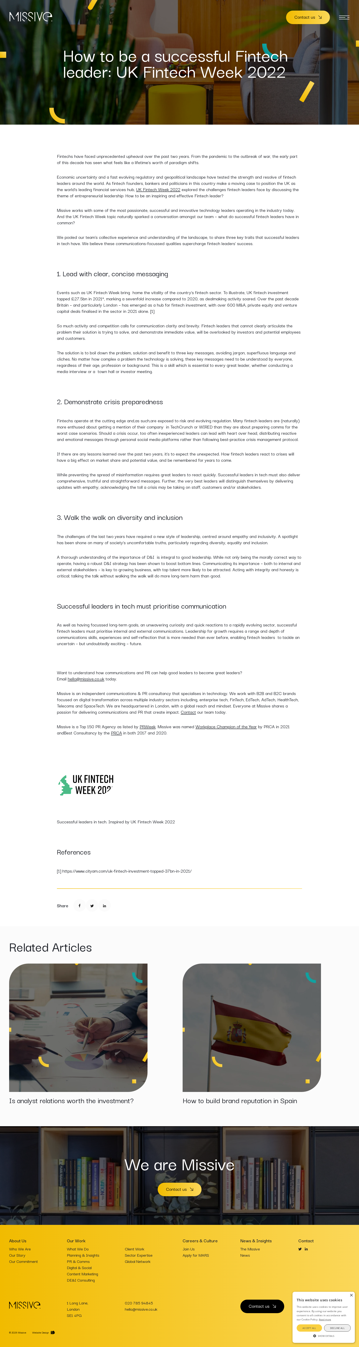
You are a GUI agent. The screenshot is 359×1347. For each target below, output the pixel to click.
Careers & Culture (200, 1240)
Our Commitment (23, 1261)
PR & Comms (78, 1261)
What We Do (78, 1249)
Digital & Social (79, 1267)
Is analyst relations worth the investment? (71, 1100)
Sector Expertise (138, 1255)
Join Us (189, 1249)
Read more (325, 1319)
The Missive (250, 1249)
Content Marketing (82, 1274)
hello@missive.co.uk (86, 678)
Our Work (76, 1240)
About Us (17, 1240)
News (245, 1255)
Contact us (304, 17)
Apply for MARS (196, 1255)
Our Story (17, 1255)
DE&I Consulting (81, 1280)
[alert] (324, 1317)
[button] (324, 1335)
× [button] (351, 1295)
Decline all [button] (337, 1328)
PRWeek (148, 726)
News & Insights (256, 1240)
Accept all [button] (309, 1328)
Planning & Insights (83, 1255)
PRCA (116, 732)
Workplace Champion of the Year (226, 726)
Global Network (137, 1261)
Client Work (134, 1249)
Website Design (40, 1332)
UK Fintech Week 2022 (158, 189)
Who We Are (20, 1249)
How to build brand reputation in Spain (240, 1100)
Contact (188, 711)
